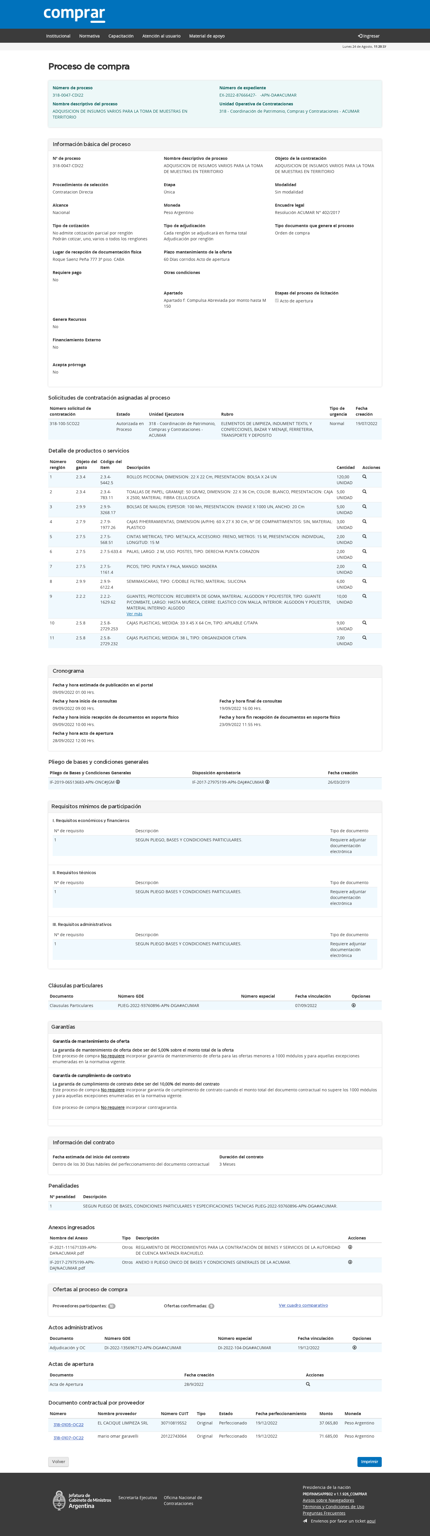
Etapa (169, 184)
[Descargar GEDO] (118, 782)
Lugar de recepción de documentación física (97, 252)
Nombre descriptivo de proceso (196, 158)
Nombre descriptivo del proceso (85, 104)
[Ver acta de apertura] (308, 1384)
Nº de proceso (67, 158)
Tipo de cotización (71, 225)
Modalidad (285, 184)
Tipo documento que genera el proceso (314, 225)
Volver (58, 1462)
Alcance (60, 205)
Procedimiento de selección (80, 184)
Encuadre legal (289, 205)
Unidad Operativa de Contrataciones (256, 104)
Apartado (173, 293)
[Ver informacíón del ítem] (364, 477)
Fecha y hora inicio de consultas (85, 701)
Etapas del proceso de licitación (306, 293)
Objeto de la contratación (300, 158)
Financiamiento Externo (77, 340)
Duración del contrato (241, 1157)
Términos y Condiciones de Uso (333, 1506)
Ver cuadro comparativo (303, 1306)
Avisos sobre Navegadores (328, 1500)
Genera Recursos (69, 319)
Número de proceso (73, 87)
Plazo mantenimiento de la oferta (198, 252)
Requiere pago (67, 272)
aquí (371, 1521)
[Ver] (354, 1005)
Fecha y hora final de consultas (250, 701)
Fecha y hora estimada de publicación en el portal (103, 685)
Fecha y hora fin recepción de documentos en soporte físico (279, 717)
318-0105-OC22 (69, 1425)
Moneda (172, 205)
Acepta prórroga (69, 364)
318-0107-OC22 (69, 1438)
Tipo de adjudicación (184, 225)
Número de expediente (242, 87)
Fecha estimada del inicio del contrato (91, 1157)
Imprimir (369, 1462)
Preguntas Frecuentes (324, 1513)
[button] (121, 36)
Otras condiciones (182, 272)
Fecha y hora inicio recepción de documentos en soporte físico (116, 717)
